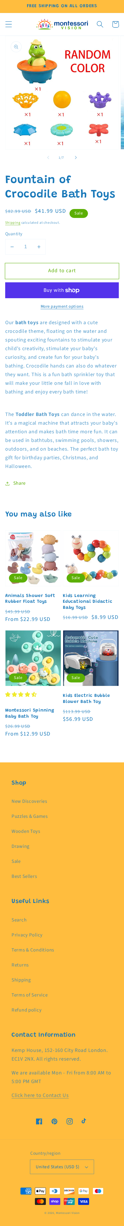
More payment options (62, 306)
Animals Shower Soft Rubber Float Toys (30, 599)
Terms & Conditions (33, 950)
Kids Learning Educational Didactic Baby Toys (87, 602)
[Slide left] (48, 157)
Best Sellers (24, 876)
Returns (20, 965)
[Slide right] (75, 157)
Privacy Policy (27, 935)
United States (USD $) (57, 1167)
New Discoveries (29, 801)
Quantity (13, 234)
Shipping (12, 222)
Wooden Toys (26, 831)
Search (19, 920)
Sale (16, 861)
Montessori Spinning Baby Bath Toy (30, 713)
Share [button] (19, 483)
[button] (8, 24)
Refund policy (27, 1010)
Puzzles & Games (30, 816)
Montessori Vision (68, 1213)
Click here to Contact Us (40, 1095)
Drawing (20, 846)
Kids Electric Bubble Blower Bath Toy (86, 699)
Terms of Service (30, 995)
